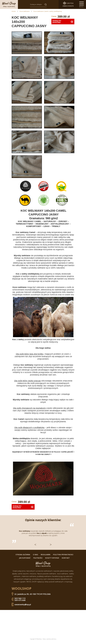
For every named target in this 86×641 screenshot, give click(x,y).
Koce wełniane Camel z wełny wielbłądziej (47, 11)
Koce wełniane (25, 11)
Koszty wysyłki (52, 558)
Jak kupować (25, 558)
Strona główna (23, 554)
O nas (35, 554)
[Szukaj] (45, 4)
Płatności (37, 558)
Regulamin (45, 554)
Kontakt (66, 558)
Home (14, 11)
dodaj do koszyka (57, 21)
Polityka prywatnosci (63, 554)
